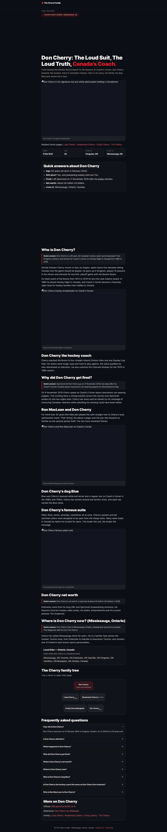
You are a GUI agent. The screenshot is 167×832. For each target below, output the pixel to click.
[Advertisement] (83, 36)
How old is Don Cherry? (53, 727)
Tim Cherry (116, 144)
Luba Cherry (69, 144)
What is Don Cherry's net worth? (57, 762)
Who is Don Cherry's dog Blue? (56, 777)
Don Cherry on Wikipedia (67, 811)
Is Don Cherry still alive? (53, 739)
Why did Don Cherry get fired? (56, 754)
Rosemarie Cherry (86, 144)
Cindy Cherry (103, 144)
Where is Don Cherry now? (55, 769)
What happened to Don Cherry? (57, 746)
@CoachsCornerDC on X (63, 806)
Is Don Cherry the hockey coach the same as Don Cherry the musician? (74, 784)
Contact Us (99, 828)
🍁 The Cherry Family (51, 3)
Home (43, 11)
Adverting (109, 828)
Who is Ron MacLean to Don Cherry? (59, 792)
